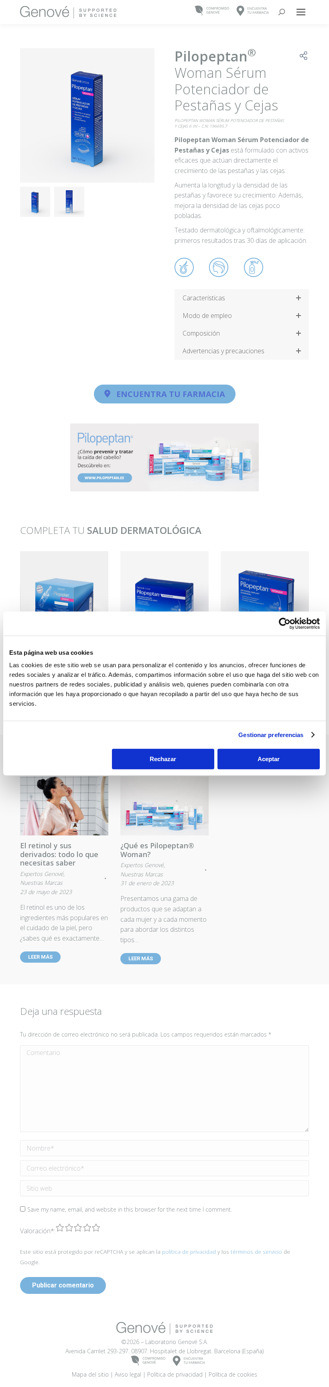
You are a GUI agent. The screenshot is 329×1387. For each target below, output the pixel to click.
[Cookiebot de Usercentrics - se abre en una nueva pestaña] (285, 623)
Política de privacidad (175, 1374)
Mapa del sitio (90, 1374)
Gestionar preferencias (270, 734)
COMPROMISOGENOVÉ (212, 11)
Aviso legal (128, 1374)
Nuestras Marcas (41, 882)
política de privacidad (189, 1251)
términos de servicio (256, 1251)
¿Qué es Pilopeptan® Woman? (157, 850)
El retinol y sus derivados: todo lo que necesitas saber (59, 854)
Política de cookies (233, 1374)
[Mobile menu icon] (301, 12)
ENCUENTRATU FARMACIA (253, 11)
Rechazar (163, 759)
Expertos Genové (41, 874)
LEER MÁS (40, 957)
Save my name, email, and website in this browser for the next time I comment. (129, 1209)
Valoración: (37, 1230)
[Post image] (64, 595)
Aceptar (269, 759)
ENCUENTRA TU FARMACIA (170, 394)
